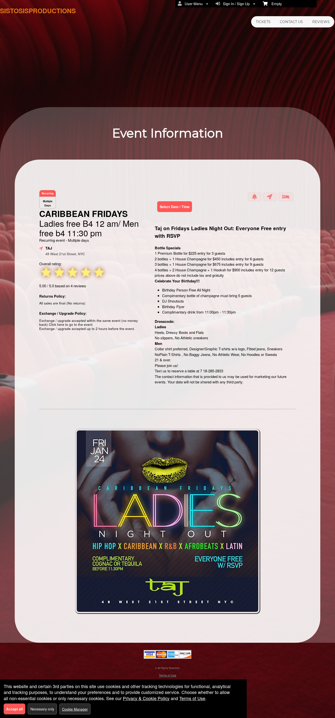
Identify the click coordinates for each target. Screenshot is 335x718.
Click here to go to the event (70, 324)
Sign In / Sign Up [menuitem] (235, 3)
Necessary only (42, 708)
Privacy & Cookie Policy (146, 698)
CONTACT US (291, 22)
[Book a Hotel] (285, 197)
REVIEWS (321, 22)
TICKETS (263, 22)
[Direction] (269, 197)
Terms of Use (167, 675)
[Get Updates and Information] (254, 197)
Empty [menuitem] (275, 3)
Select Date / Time (175, 206)
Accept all (14, 708)
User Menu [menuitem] (193, 3)
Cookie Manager (75, 709)
